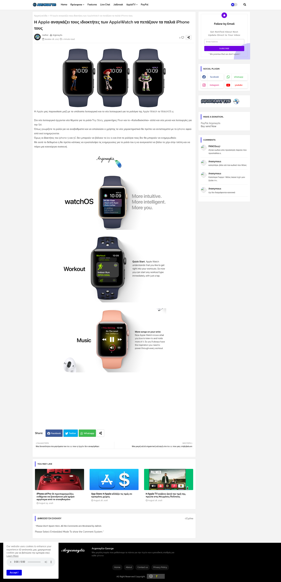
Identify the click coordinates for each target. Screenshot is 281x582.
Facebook (56, 433)
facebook (214, 77)
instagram (214, 85)
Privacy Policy (160, 567)
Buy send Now (208, 126)
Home (64, 4)
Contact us (142, 567)
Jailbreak (118, 4)
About (129, 567)
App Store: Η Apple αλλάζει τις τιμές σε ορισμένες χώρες (111, 495)
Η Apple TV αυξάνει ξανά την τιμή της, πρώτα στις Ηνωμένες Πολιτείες (166, 495)
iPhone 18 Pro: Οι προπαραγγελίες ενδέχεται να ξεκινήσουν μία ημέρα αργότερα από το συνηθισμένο (55, 496)
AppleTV (130, 4)
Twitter (72, 433)
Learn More (13, 556)
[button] (244, 4)
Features (92, 4)
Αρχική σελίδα (40, 15)
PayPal (144, 4)
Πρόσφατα (76, 4)
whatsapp (238, 77)
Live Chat (105, 4)
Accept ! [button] (14, 572)
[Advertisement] (117, 403)
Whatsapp (89, 433)
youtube (238, 85)
